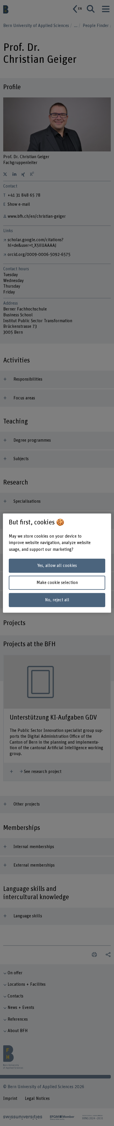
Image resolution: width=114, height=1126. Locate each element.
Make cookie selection (57, 582)
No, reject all (57, 600)
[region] (57, 563)
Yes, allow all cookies (57, 565)
